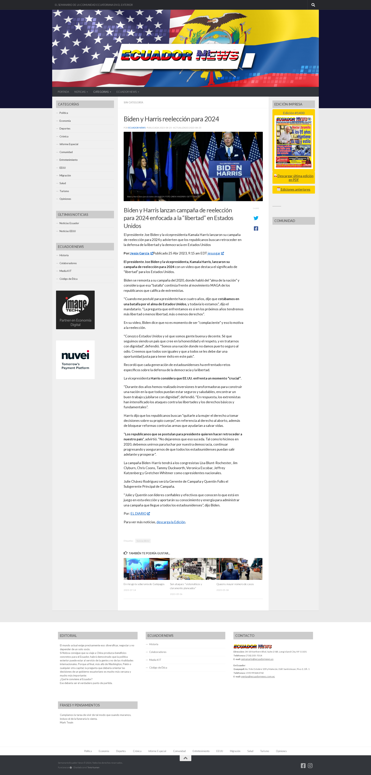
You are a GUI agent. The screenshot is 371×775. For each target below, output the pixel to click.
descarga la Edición (171, 522)
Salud (63, 183)
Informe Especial (69, 144)
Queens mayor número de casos (235, 584)
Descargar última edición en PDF (295, 178)
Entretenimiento (69, 159)
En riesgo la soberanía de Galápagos (144, 584)
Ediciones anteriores (295, 189)
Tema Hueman (93, 767)
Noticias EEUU (143, 541)
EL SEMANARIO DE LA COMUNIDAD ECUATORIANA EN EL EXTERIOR (94, 4)
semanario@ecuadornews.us (257, 659)
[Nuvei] (75, 378)
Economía (65, 120)
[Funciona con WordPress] (71, 767)
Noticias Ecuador (69, 223)
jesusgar (213, 253)
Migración (65, 175)
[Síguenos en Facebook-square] (303, 765)
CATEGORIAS (101, 91)
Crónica (64, 136)
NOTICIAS (79, 91)
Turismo (64, 191)
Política (64, 112)
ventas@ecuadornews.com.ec (258, 676)
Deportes (65, 128)
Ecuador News (137, 127)
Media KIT (66, 270)
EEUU (63, 167)
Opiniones (65, 198)
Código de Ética (68, 278)
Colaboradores (68, 263)
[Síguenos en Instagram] (310, 765)
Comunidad (66, 152)
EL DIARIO (138, 513)
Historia (64, 255)
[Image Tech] (75, 328)
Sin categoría (133, 102)
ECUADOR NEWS (127, 91)
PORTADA (63, 91)
